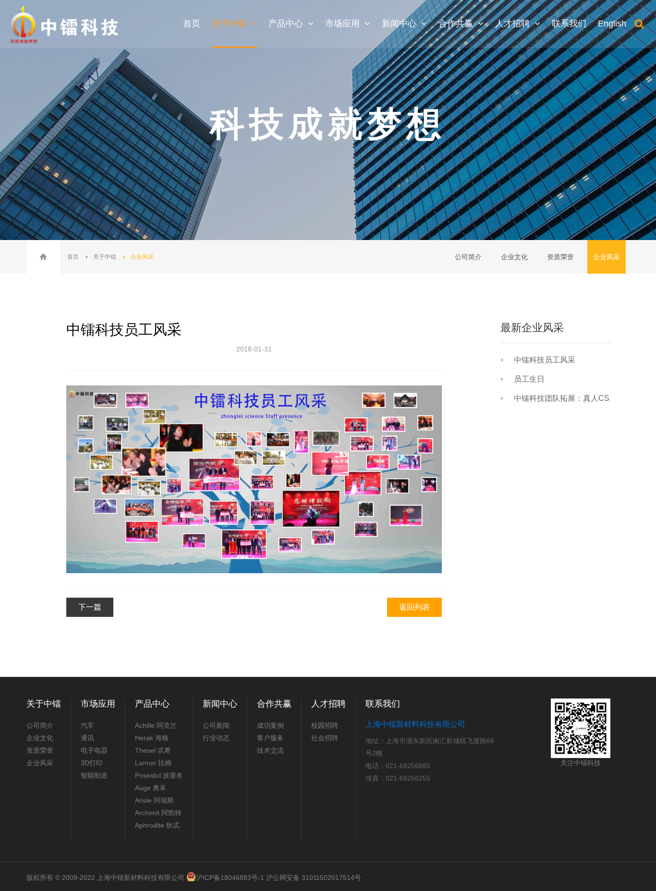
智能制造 (94, 775)
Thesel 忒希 (153, 750)
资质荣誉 (560, 257)
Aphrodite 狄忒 (157, 825)
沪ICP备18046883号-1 (230, 877)
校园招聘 (324, 725)
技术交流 (270, 750)
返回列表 (414, 607)
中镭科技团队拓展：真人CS (561, 398)
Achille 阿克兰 (156, 725)
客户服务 (270, 738)
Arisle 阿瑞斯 (154, 800)
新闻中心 (220, 704)
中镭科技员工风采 (544, 360)
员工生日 (529, 379)
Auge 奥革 (150, 788)
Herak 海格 (152, 738)
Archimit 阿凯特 (158, 813)
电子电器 (94, 750)
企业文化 (514, 257)
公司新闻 (216, 725)
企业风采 (142, 256)
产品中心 (152, 704)
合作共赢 (274, 704)
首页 (73, 256)
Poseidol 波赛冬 (159, 775)
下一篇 (89, 607)
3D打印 (92, 763)
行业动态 (216, 738)
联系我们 (382, 704)
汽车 (87, 725)
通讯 (87, 738)
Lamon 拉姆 (153, 763)
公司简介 (468, 257)
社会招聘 (324, 738)
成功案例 (270, 725)
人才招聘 (328, 704)
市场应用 (98, 704)
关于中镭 (104, 256)
